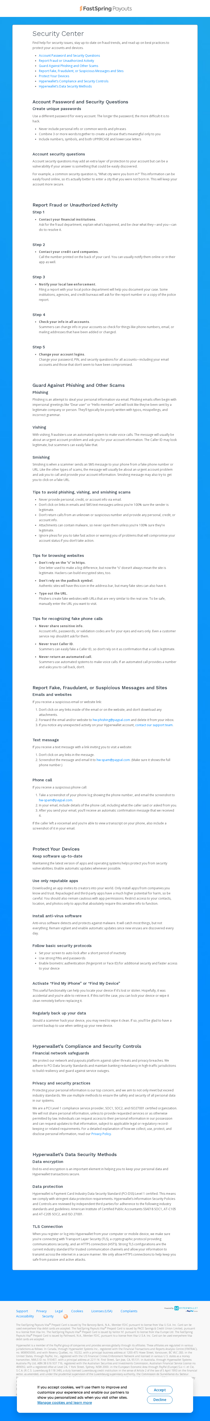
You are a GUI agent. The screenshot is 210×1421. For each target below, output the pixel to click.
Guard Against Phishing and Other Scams (68, 66)
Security (48, 1316)
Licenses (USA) (102, 1311)
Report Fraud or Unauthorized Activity (66, 60)
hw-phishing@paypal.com (111, 720)
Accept (160, 1389)
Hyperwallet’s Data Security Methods (65, 86)
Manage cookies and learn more (64, 1402)
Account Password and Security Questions (69, 55)
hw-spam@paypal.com (113, 760)
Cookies (77, 1311)
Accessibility (25, 1316)
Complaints (129, 1311)
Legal (59, 1311)
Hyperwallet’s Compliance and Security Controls (73, 81)
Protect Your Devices (54, 76)
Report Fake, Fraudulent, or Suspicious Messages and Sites (81, 71)
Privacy (41, 1311)
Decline (159, 1399)
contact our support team (154, 725)
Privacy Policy (101, 1134)
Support (22, 1311)
